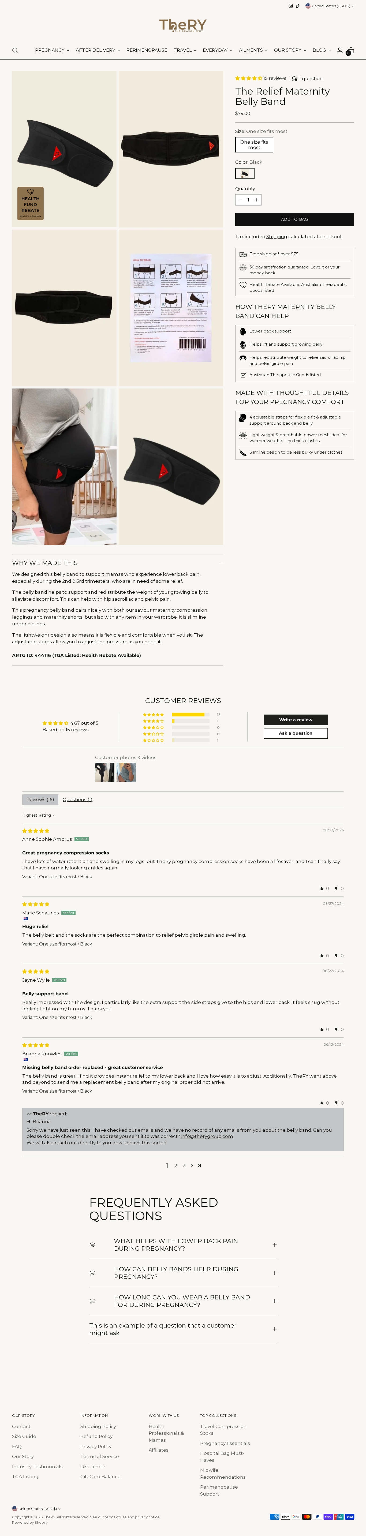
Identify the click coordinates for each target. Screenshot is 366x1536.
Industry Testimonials (37, 1466)
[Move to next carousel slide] (349, 1379)
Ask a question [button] (295, 733)
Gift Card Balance (100, 1476)
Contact (21, 1426)
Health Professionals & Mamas (166, 1433)
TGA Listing (25, 1476)
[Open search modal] (15, 50)
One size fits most (254, 144)
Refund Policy (96, 1436)
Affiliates (159, 1450)
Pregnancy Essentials (225, 1443)
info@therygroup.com (207, 1136)
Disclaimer (92, 1466)
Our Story (23, 1456)
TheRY (49, 1517)
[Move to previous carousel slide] (337, 1379)
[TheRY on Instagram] (290, 5)
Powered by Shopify (30, 1522)
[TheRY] (183, 25)
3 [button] (184, 1165)
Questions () (77, 799)
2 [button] (175, 1165)
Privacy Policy (95, 1446)
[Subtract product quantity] (240, 200)
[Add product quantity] (256, 200)
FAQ (17, 1446)
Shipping (276, 236)
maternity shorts (63, 617)
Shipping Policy (98, 1426)
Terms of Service (99, 1456)
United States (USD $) (331, 6)
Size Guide (24, 1436)
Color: (248, 162)
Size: (261, 131)
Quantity (245, 188)
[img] (35, 831)
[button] (249, 78)
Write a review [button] (295, 719)
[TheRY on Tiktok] (297, 5)
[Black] (245, 173)
